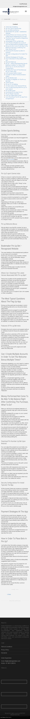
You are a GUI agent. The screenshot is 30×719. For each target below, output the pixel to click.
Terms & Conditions (6, 646)
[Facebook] (6, 1)
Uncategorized (14, 19)
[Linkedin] (9, 1)
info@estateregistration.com (20, 6)
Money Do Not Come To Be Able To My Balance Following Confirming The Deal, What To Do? (17, 47)
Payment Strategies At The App (14, 57)
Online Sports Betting (12, 27)
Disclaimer (4, 653)
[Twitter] (3, 1)
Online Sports (9, 82)
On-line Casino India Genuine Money (16, 86)
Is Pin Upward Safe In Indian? (14, 73)
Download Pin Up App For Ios (14, 92)
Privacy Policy (5, 650)
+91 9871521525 (23, 3)
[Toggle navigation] (26, 11)
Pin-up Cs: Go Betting (12, 84)
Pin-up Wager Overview (12, 94)
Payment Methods (11, 62)
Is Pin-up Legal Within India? (13, 95)
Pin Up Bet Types (10, 90)
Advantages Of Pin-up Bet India (15, 41)
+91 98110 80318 (10, 663)
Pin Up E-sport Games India (13, 28)
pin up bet (11, 159)
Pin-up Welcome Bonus (12, 30)
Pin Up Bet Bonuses (11, 78)
